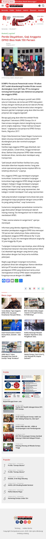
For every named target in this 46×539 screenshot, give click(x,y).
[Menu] (3, 5)
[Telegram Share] (38, 288)
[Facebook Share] (25, 288)
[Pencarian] (43, 5)
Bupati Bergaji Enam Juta (12, 401)
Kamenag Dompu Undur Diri (18, 498)
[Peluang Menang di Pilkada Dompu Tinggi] (8, 447)
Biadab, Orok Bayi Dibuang (17, 479)
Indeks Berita (27, 528)
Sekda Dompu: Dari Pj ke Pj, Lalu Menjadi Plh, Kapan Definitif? (34, 356)
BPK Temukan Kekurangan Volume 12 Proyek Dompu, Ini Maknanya (33, 313)
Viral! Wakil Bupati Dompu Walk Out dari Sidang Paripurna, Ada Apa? (28, 418)
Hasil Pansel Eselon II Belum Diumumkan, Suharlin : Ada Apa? (11, 334)
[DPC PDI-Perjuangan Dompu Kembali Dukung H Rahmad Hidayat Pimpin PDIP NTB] (8, 438)
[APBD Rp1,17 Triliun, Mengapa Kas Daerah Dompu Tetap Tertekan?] (12, 346)
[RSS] (29, 522)
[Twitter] (21, 522)
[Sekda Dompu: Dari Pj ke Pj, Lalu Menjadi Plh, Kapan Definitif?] (34, 346)
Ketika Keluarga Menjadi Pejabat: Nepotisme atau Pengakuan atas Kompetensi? (33, 335)
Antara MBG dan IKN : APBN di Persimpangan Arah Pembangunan (28, 427)
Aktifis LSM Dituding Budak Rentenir (20, 485)
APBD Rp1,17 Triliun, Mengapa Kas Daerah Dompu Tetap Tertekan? (10, 356)
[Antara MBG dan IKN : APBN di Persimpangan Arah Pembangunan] (8, 428)
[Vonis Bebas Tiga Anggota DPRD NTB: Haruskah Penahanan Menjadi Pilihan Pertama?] (12, 303)
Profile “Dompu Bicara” (16, 465)
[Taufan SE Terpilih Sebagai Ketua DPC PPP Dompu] (8, 409)
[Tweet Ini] (30, 288)
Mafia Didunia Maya (15, 492)
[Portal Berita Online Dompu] (14, 5)
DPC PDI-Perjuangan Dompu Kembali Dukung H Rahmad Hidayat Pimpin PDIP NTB (29, 437)
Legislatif (11, 33)
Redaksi (8, 43)
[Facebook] (17, 522)
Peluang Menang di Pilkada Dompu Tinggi (28, 447)
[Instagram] (25, 522)
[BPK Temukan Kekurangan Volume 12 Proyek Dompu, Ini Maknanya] (34, 303)
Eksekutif (5, 33)
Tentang (17, 528)
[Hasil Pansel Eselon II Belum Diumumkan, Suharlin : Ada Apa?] (12, 325)
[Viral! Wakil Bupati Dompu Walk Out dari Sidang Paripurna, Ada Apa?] (8, 418)
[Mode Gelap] (39, 5)
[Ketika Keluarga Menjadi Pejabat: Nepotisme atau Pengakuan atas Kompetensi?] (34, 325)
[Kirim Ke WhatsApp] (42, 288)
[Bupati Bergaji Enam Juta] (23, 386)
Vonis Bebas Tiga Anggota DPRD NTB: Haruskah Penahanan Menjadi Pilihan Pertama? (11, 313)
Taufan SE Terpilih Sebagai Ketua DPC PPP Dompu (29, 408)
